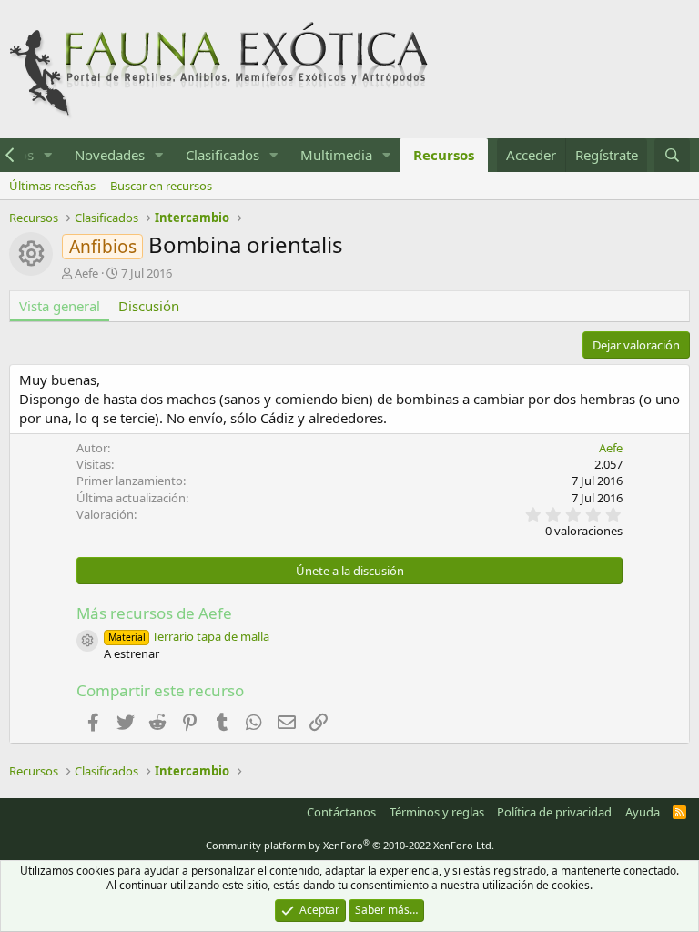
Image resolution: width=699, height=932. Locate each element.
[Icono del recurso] (87, 641)
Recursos (443, 155)
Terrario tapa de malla (188, 636)
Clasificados (222, 155)
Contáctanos (341, 812)
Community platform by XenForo (350, 845)
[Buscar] (672, 155)
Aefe (86, 273)
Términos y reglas (437, 812)
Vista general (59, 306)
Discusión (148, 306)
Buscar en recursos (161, 185)
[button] (48, 155)
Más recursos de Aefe (154, 613)
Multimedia (336, 155)
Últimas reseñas (52, 185)
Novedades (110, 155)
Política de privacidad (554, 812)
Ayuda (642, 812)
